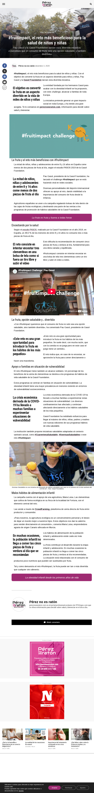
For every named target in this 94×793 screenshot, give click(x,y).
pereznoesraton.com (50, 107)
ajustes (21, 791)
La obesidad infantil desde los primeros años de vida (51, 577)
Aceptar (54, 788)
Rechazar (68, 788)
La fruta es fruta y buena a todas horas (52, 217)
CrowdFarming (42, 509)
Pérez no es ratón (26, 66)
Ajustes (83, 788)
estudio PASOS (29, 230)
